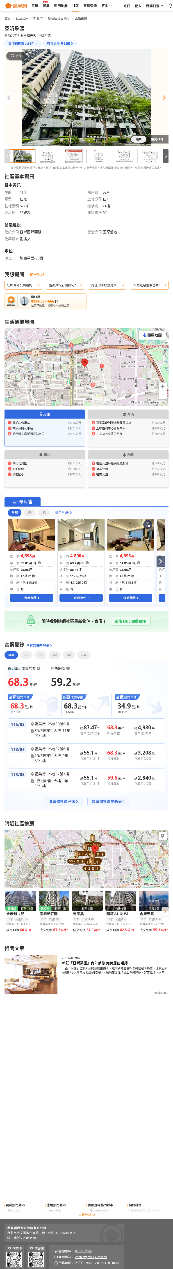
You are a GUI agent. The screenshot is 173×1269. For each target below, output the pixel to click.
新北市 (38, 18)
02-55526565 (83, 1251)
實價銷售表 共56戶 (21, 43)
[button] (9, 98)
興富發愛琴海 (136, 1217)
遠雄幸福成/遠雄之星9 (143, 1211)
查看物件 (30, 598)
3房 (29, 512)
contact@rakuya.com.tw (91, 1257)
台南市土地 (53, 1211)
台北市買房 (12, 1211)
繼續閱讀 (160, 992)
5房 (68, 655)
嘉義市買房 (12, 1217)
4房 (43, 512)
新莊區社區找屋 (59, 18)
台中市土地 (53, 1217)
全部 (14, 512)
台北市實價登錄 (97, 1211)
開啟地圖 (154, 335)
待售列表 (62, 512)
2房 (26, 655)
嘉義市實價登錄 (97, 1217)
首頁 (8, 18)
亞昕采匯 (81, 18)
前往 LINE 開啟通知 (130, 621)
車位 (84, 655)
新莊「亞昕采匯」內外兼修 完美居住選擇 (95, 963)
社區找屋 (22, 18)
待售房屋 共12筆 (58, 43)
